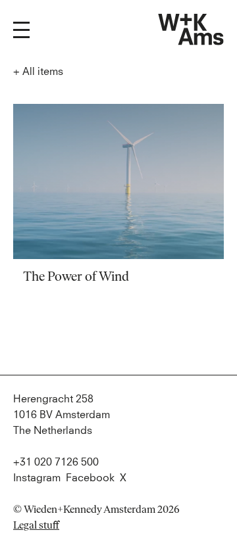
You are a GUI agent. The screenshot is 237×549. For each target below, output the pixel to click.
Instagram (37, 478)
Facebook (90, 478)
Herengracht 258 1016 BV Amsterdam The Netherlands (61, 415)
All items (38, 71)
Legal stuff (36, 525)
